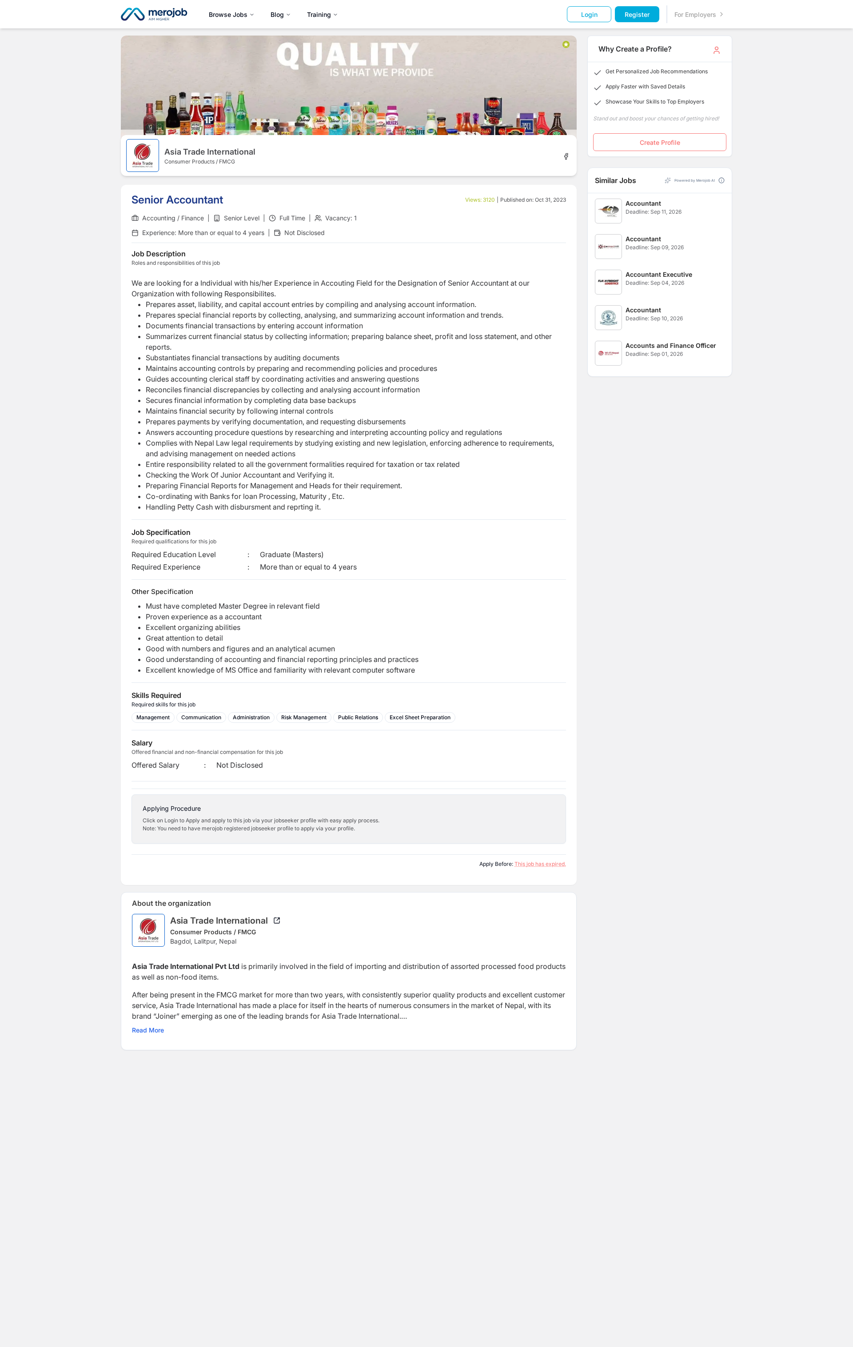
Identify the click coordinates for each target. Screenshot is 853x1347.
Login (589, 14)
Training (319, 14)
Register (637, 14)
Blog (277, 14)
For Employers (695, 14)
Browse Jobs (228, 14)
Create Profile (660, 142)
